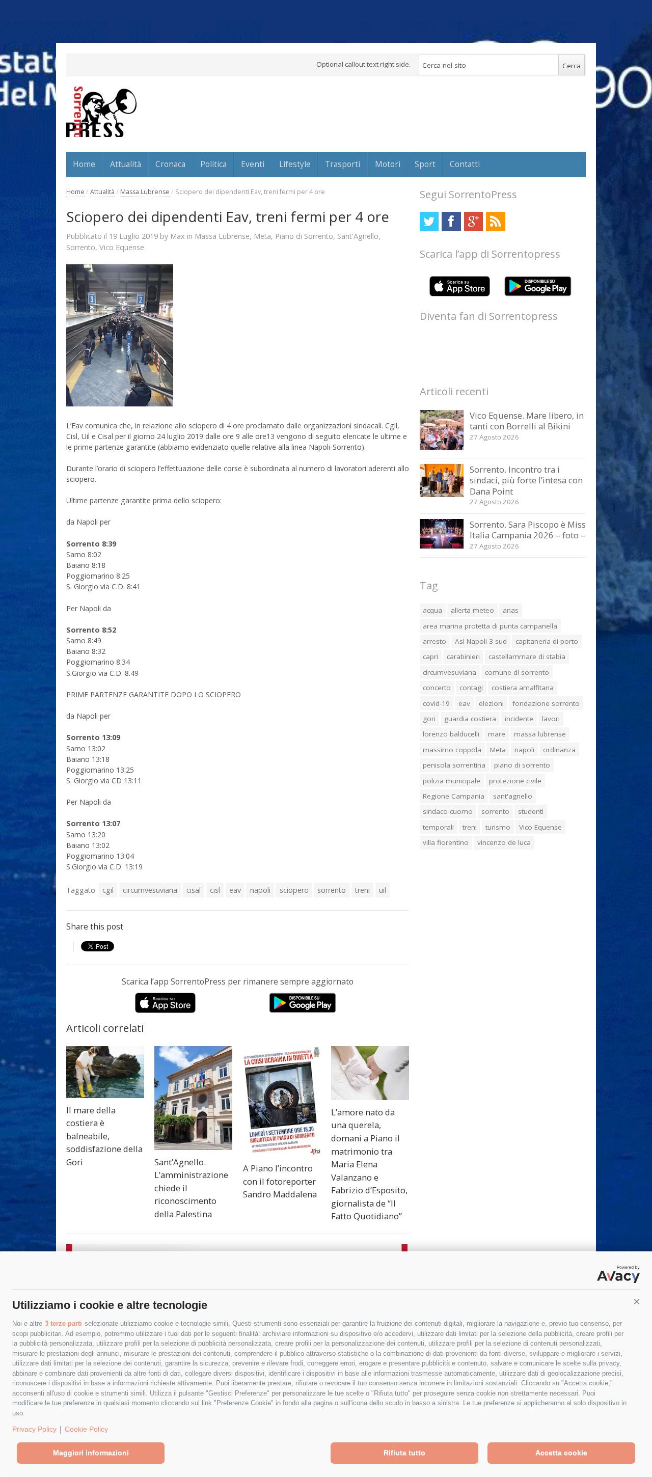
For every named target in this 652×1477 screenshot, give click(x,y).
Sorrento (80, 247)
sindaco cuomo (448, 811)
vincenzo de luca (504, 842)
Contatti (465, 164)
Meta (262, 236)
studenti (531, 811)
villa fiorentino (446, 842)
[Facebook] (451, 221)
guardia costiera (470, 718)
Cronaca (170, 164)
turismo (497, 827)
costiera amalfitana (523, 687)
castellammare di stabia (526, 656)
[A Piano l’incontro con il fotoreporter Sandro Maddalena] (282, 1101)
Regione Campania (453, 796)
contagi (471, 687)
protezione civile (515, 780)
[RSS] (495, 221)
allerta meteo (472, 610)
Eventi (252, 164)
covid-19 (436, 703)
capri (430, 656)
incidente (519, 718)
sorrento (331, 890)
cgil (108, 890)
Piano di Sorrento (304, 236)
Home (84, 164)
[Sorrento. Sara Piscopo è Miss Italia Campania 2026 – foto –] (442, 546)
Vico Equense (121, 247)
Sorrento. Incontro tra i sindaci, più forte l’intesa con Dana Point (526, 480)
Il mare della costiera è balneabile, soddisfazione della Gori (104, 1136)
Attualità (125, 164)
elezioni (491, 703)
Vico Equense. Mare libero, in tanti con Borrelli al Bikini (527, 420)
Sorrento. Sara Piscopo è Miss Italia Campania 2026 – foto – (528, 529)
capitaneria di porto (546, 641)
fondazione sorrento (546, 703)
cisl (215, 890)
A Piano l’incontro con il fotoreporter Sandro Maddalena (280, 1181)
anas (511, 610)
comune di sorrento (517, 672)
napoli (260, 890)
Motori (387, 164)
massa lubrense (540, 733)
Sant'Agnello (357, 236)
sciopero (294, 890)
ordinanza (559, 749)
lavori (551, 718)
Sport (425, 164)
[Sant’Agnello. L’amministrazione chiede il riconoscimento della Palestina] (193, 1098)
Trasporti (342, 164)
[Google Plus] (473, 221)
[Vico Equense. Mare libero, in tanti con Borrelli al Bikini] (442, 447)
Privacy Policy (34, 1429)
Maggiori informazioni (91, 1452)
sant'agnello (512, 796)
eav (235, 890)
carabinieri (463, 656)
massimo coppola (452, 749)
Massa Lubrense (145, 191)
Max (177, 236)
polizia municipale (451, 780)
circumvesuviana (150, 890)
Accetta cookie (561, 1452)
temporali (438, 827)
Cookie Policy (86, 1429)
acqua (432, 610)
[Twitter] (429, 221)
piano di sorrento (522, 765)
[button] (637, 1302)
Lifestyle (295, 164)
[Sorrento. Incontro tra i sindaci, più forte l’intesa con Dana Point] (442, 494)
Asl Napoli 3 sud (481, 641)
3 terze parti (63, 1323)
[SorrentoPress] (101, 111)
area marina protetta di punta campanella (490, 626)
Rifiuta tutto (404, 1452)
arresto (434, 641)
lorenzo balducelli (451, 733)
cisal (193, 890)
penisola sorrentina (454, 765)
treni (362, 890)
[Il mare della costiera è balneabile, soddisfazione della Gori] (105, 1072)
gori (429, 718)
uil (382, 890)
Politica (213, 164)
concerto (437, 687)
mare (496, 733)
